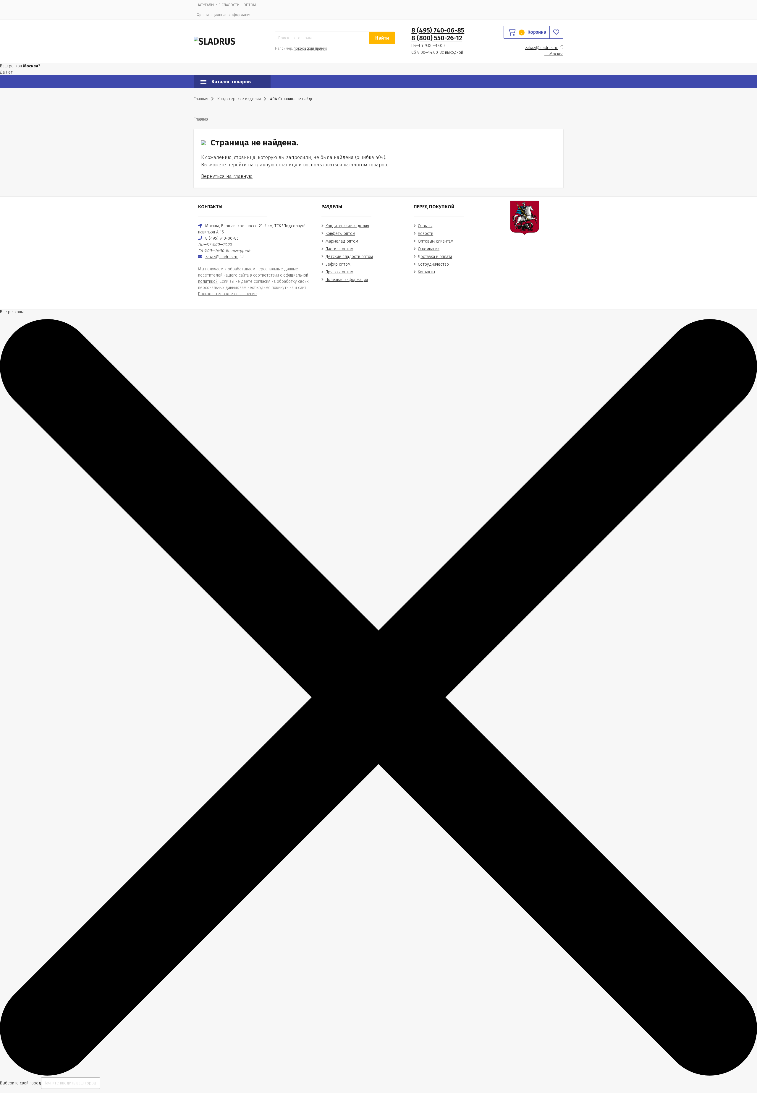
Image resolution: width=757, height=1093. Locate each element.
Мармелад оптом (342, 241)
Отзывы (425, 225)
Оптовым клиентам (435, 241)
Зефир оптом (338, 264)
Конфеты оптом (340, 233)
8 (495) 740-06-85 (437, 30)
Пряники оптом (339, 272)
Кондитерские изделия (347, 225)
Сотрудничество (433, 264)
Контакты (426, 272)
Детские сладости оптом (349, 256)
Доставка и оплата (435, 256)
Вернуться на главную (227, 176)
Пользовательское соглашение (227, 293)
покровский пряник (310, 48)
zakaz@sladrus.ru (541, 47)
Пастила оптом (339, 248)
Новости (425, 233)
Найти (382, 38)
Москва (554, 53)
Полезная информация (347, 279)
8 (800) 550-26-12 (436, 38)
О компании (428, 248)
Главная (201, 98)
